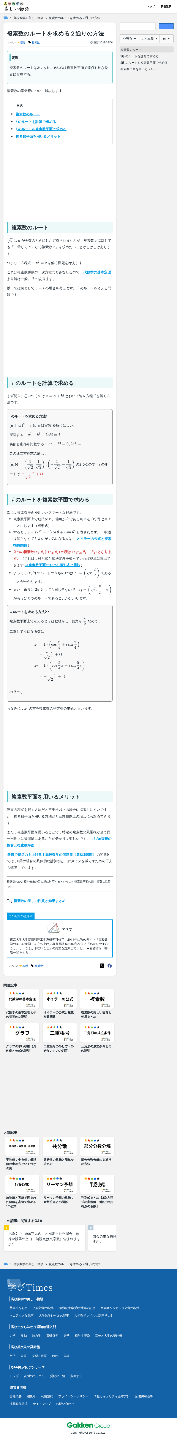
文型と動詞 (39, 1356)
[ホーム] (5, 18)
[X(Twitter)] (102, 966)
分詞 (66, 1356)
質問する (76, 1376)
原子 (66, 1335)
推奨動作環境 (18, 1404)
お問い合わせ (65, 1404)
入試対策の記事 (43, 1308)
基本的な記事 (18, 1308)
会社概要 (15, 1396)
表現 (24, 1356)
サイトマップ (42, 1404)
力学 (12, 1335)
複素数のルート (28, 113)
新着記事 (166, 6)
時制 (55, 1356)
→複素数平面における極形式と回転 (52, 564)
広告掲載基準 (144, 1396)
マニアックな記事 (21, 1315)
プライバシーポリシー (73, 1396)
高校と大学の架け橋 (108, 1335)
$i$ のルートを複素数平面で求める (144, 62)
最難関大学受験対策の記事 (77, 1308)
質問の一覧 (57, 1376)
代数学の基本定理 (97, 271)
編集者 (31, 1396)
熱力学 (36, 1335)
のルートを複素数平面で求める (41, 128)
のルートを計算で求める (36, 121)
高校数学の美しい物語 (28, 18)
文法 (12, 1356)
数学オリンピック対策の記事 (120, 1308)
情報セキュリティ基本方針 (112, 1396)
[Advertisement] (60, 181)
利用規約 (47, 1396)
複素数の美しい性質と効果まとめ (40, 900)
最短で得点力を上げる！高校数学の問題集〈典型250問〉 (51, 854)
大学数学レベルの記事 (54, 1315)
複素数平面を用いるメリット (38, 136)
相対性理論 (82, 1335)
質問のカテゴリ (34, 1376)
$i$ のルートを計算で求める (139, 56)
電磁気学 (52, 1335)
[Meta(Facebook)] (110, 966)
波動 (24, 1335)
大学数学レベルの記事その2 (93, 1315)
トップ (151, 6)
